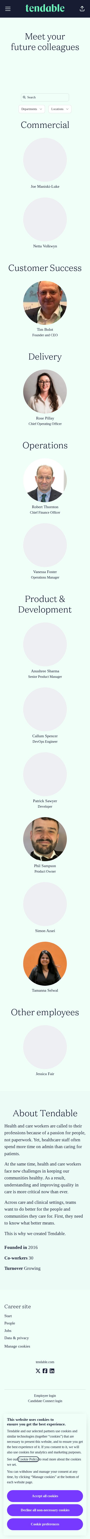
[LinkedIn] (51, 1371)
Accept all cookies (45, 1496)
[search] (46, 97)
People (9, 1323)
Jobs (7, 1330)
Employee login (45, 1395)
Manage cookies (17, 1346)
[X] (38, 1371)
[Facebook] (45, 1371)
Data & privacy (16, 1338)
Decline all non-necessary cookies (45, 1510)
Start (8, 1316)
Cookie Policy (28, 1459)
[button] (82, 9)
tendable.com (45, 1362)
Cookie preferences (45, 1524)
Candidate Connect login (45, 1401)
